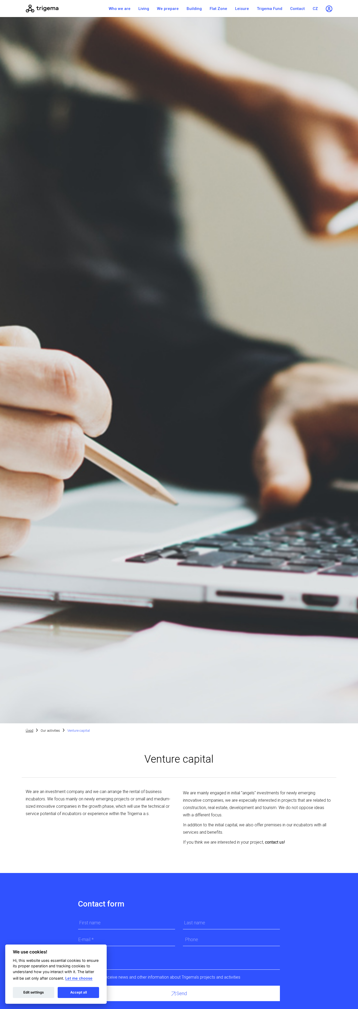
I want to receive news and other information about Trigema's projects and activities (163, 977)
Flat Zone (218, 8)
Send (181, 993)
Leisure (242, 8)
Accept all (78, 992)
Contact (297, 8)
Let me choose (79, 978)
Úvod (29, 731)
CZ (315, 8)
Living (143, 8)
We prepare (168, 8)
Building (194, 8)
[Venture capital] (58, 8)
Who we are (120, 8)
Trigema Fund (269, 8)
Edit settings (33, 992)
